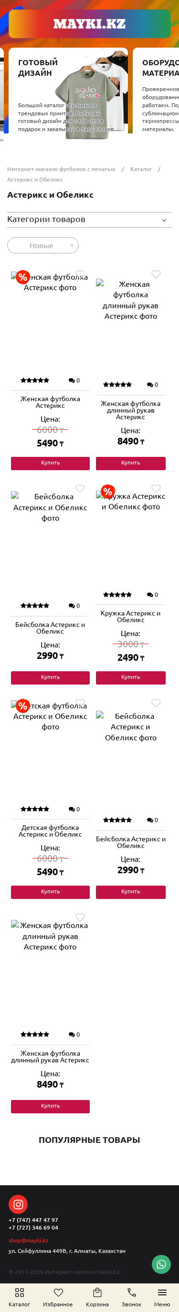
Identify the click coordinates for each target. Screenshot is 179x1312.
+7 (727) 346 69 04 (33, 1227)
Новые (41, 245)
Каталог (141, 169)
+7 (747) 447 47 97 (33, 1220)
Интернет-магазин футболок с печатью (61, 169)
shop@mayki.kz (28, 1240)
